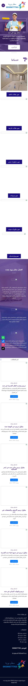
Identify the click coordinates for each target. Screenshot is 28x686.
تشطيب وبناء (14, 383)
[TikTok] (3, 348)
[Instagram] (3, 344)
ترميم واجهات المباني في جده (14, 591)
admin (10, 399)
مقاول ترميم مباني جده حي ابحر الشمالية (14, 468)
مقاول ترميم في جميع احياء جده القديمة (14, 553)
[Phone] (3, 341)
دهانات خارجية (23, 635)
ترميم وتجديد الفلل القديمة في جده (14, 386)
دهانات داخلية (23, 637)
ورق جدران (23, 641)
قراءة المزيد (14, 396)
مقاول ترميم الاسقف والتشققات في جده (14, 511)
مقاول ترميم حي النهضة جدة (14, 426)
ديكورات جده (23, 639)
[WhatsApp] (3, 337)
